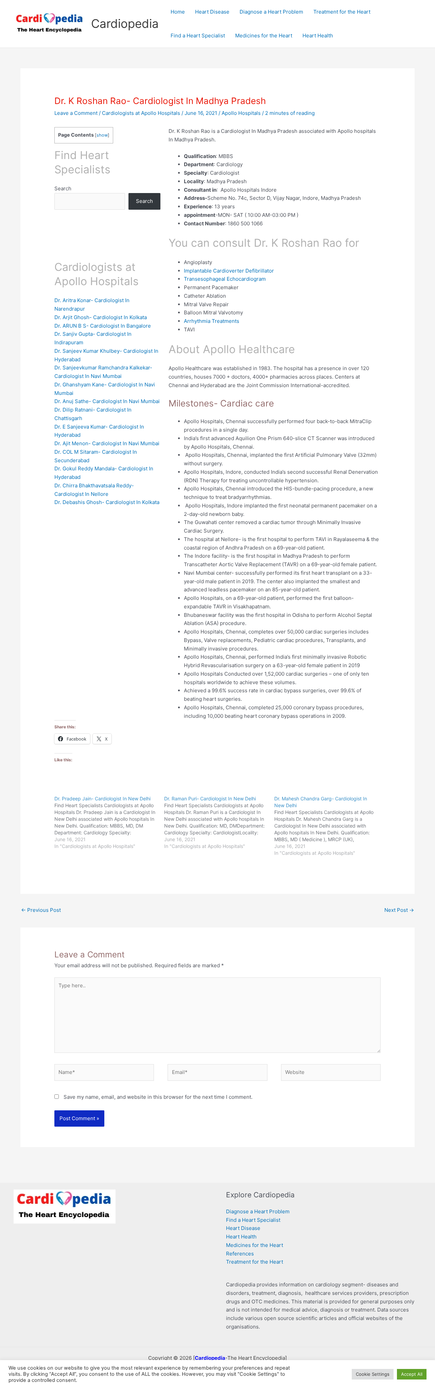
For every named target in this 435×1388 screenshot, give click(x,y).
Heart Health (241, 1236)
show (102, 135)
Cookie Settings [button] (372, 1374)
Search (62, 188)
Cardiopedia (125, 23)
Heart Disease (243, 1228)
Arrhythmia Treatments (211, 321)
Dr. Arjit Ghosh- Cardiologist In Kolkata (100, 317)
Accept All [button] (411, 1374)
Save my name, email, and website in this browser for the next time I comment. (158, 1097)
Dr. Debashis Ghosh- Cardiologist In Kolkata (106, 502)
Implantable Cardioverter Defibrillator (229, 270)
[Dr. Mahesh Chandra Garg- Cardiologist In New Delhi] (329, 825)
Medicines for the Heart (254, 1245)
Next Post (399, 910)
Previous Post (41, 910)
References (240, 1253)
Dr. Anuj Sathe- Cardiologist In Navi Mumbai (107, 401)
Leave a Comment (76, 113)
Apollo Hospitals (241, 113)
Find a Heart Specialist (253, 1220)
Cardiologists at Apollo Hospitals (141, 113)
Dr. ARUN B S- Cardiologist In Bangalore (102, 326)
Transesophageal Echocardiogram (225, 279)
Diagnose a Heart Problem (258, 1211)
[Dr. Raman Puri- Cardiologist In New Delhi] (219, 822)
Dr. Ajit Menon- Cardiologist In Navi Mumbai (106, 443)
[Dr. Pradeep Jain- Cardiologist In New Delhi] (109, 822)
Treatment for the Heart (254, 1262)
